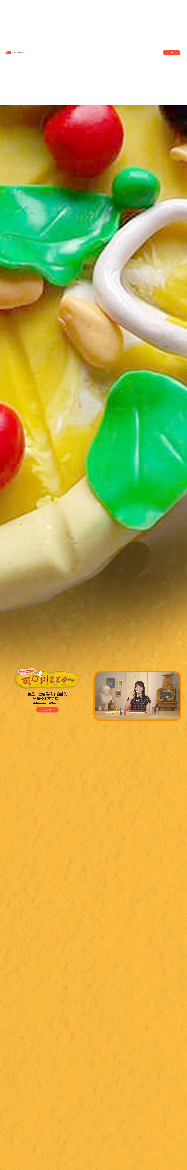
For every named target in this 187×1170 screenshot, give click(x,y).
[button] (137, 696)
